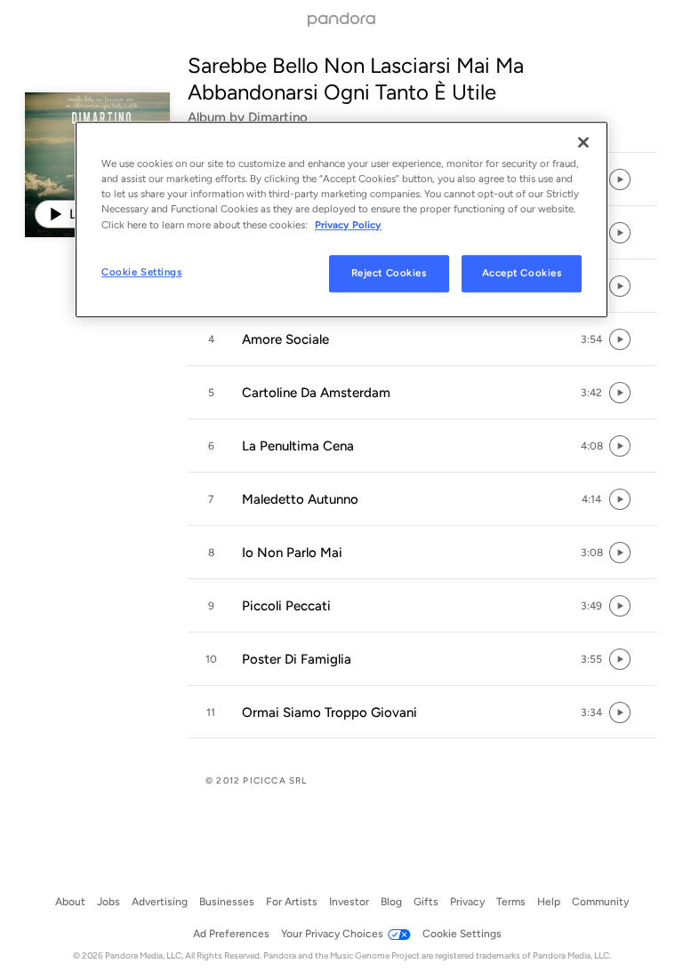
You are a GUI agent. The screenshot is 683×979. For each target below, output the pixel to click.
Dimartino (278, 117)
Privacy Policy (348, 225)
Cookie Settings (141, 272)
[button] (423, 339)
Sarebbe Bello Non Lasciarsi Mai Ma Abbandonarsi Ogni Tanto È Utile (356, 78)
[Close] (583, 143)
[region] (341, 220)
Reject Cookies (389, 273)
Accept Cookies (522, 273)
